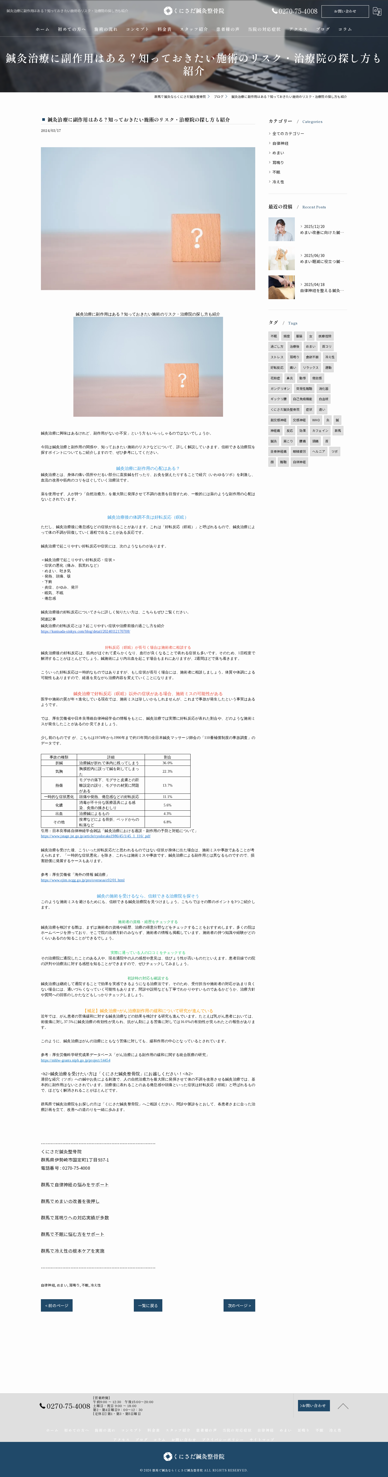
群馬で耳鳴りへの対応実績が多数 (75, 1217)
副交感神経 (279, 420)
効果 (302, 430)
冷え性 (96, 1285)
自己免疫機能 (302, 398)
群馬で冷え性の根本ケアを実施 (73, 1250)
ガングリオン (280, 388)
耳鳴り (74, 1285)
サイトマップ (262, 1439)
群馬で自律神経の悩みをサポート (75, 1184)
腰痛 (302, 441)
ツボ (335, 451)
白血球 (324, 398)
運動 (328, 367)
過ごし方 (277, 346)
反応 (290, 430)
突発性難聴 (304, 388)
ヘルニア (318, 451)
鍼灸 (274, 441)
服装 (299, 336)
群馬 (338, 430)
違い (322, 409)
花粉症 (275, 378)
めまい (62, 1285)
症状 (309, 409)
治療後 (295, 346)
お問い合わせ (345, 11)
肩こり (288, 441)
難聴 (283, 462)
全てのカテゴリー (288, 133)
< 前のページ (56, 1305)
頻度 (286, 336)
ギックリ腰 (279, 398)
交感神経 (299, 420)
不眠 (85, 1285)
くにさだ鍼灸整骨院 (285, 409)
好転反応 (277, 367)
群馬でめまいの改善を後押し (70, 1201)
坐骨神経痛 (279, 451)
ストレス (277, 357)
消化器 (324, 388)
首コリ (327, 346)
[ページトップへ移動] (343, 1405)
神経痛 (275, 430)
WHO (316, 420)
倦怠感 (317, 378)
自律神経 (48, 1285)
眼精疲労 (299, 451)
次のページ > (239, 1305)
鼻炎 (290, 378)
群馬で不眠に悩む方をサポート (73, 1234)
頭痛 (315, 441)
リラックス (311, 367)
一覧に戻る (148, 1305)
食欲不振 (312, 357)
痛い (293, 367)
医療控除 (325, 336)
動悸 (302, 378)
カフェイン (320, 430)
